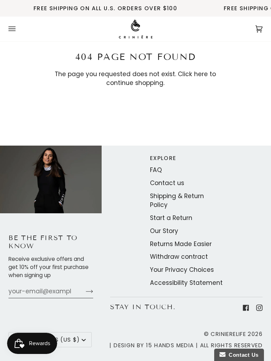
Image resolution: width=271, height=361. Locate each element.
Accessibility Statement (186, 283)
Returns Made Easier (181, 244)
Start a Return (171, 218)
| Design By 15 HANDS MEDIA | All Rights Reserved (186, 345)
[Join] (83, 291)
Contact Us (242, 355)
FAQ (156, 170)
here (201, 74)
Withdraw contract (179, 256)
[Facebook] (246, 308)
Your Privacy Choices (182, 269)
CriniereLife (228, 334)
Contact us (167, 183)
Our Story (164, 231)
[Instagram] (259, 308)
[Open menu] (19, 29)
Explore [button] (163, 158)
